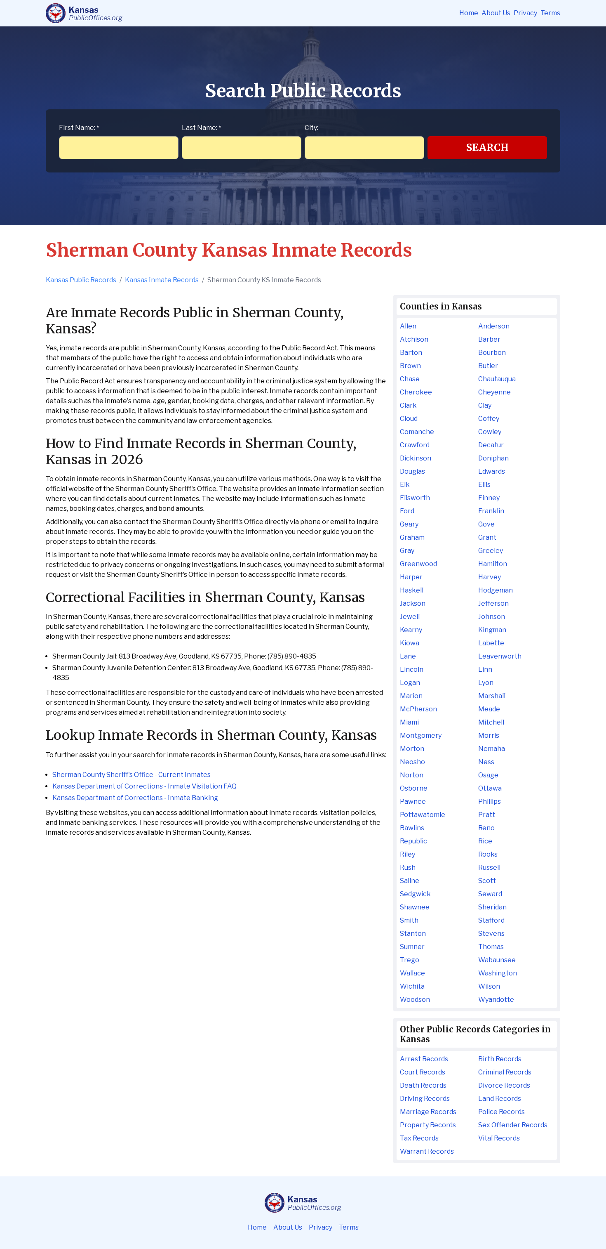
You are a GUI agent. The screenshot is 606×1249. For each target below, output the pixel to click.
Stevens (491, 933)
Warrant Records (427, 1151)
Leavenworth (499, 656)
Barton (411, 353)
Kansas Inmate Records (162, 280)
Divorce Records (504, 1085)
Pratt (486, 815)
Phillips (489, 801)
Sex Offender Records (512, 1125)
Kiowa (409, 643)
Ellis (484, 485)
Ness (486, 762)
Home (468, 13)
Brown (410, 366)
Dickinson (415, 458)
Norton (411, 775)
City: (311, 128)
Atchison (414, 339)
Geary (409, 524)
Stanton (413, 933)
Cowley (489, 432)
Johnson (491, 617)
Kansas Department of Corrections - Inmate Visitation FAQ (144, 786)
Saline (409, 881)
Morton (412, 749)
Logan (410, 683)
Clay (484, 405)
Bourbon (492, 353)
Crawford (415, 445)
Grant (487, 537)
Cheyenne (494, 392)
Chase (410, 379)
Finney (489, 498)
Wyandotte (496, 999)
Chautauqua (497, 379)
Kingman (492, 630)
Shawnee (415, 907)
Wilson (489, 986)
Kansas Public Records (81, 280)
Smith (409, 920)
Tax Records (419, 1138)
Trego (409, 960)
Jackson (412, 603)
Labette (491, 643)
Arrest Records (424, 1059)
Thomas (491, 947)
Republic (413, 841)
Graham (412, 537)
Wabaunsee (497, 960)
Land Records (499, 1099)
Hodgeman (495, 590)
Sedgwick (415, 894)
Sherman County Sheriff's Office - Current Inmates (131, 775)
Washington (497, 973)
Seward (490, 894)
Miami (409, 722)
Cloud (409, 419)
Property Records (428, 1125)
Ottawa (490, 788)
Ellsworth (415, 498)
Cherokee (416, 392)
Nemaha (491, 749)
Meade (489, 709)
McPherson (418, 709)
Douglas (412, 471)
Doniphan (493, 458)
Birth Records (499, 1059)
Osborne (413, 788)
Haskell (411, 590)
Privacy (525, 13)
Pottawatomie (422, 815)
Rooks (488, 854)
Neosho (412, 762)
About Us (496, 13)
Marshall (491, 696)
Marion (411, 696)
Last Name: (201, 128)
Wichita (412, 986)
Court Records (422, 1072)
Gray (407, 551)
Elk (405, 485)
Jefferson (493, 603)
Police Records (501, 1112)
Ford (407, 511)
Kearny (411, 630)
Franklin (491, 511)
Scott (487, 881)
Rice (485, 841)
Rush (408, 867)
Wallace (412, 973)
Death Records (423, 1085)
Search (487, 147)
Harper (411, 577)
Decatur (491, 445)
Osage (488, 775)
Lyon (485, 683)
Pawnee (413, 801)
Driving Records (425, 1099)
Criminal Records (504, 1072)
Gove (486, 524)
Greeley (490, 551)
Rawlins (412, 828)
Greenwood (418, 564)
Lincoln (411, 669)
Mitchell (491, 722)
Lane (408, 656)
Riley (407, 854)
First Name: (79, 128)
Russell (489, 867)
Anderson (494, 326)
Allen (408, 326)
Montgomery (421, 735)
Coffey (488, 419)
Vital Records (499, 1138)
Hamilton (492, 564)
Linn (485, 669)
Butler (488, 366)
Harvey (489, 577)
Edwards (491, 471)
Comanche (417, 432)
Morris (488, 735)
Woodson (415, 999)
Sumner (412, 947)
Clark (408, 405)
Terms (550, 13)
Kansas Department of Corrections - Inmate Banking (135, 798)
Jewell (410, 617)
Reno (486, 828)
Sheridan (492, 907)
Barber (489, 339)
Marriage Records (428, 1112)
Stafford (491, 920)
